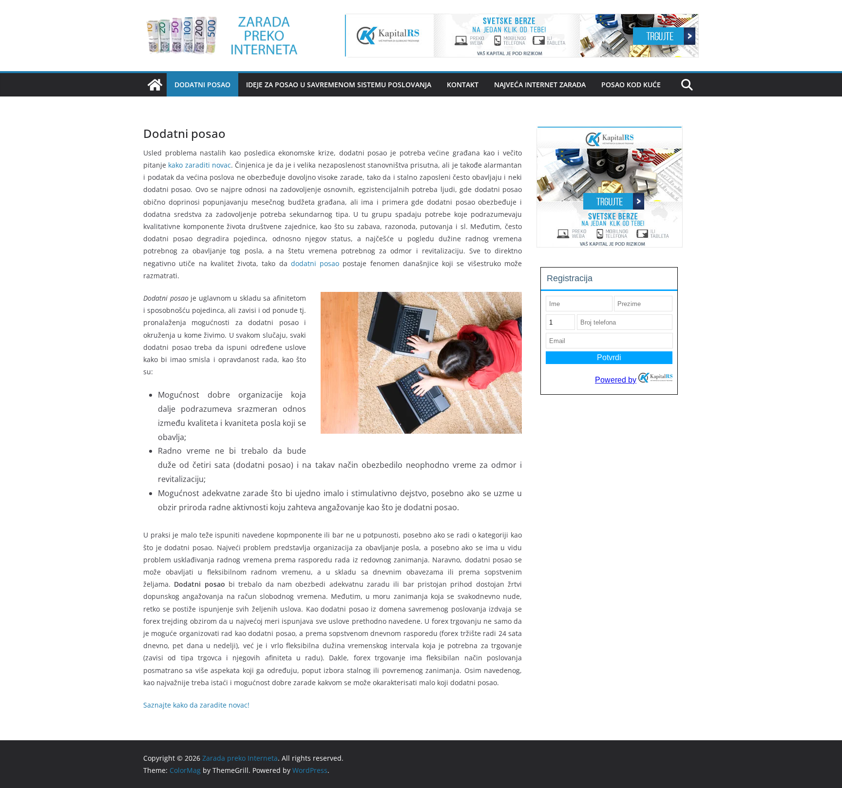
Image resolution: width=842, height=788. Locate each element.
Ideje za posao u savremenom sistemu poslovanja (338, 84)
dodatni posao (315, 263)
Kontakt (462, 84)
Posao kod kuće (631, 84)
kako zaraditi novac (199, 165)
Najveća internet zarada (540, 84)
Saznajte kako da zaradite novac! (196, 705)
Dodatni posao (202, 84)
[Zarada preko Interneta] (155, 84)
